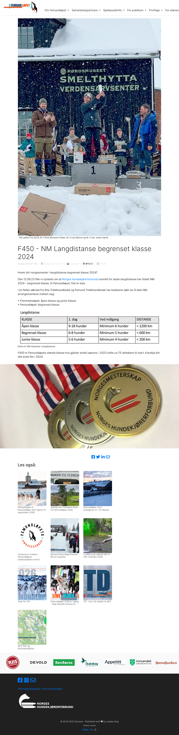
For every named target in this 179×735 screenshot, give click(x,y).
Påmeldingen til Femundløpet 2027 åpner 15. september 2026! (32, 510)
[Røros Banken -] (166, 662)
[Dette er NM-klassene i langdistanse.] (89, 327)
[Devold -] (38, 662)
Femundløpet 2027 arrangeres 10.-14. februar (96, 508)
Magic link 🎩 (89, 729)
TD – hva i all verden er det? (97, 601)
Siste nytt (74, 263)
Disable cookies (89, 725)
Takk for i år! (24, 601)
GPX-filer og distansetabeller (26, 647)
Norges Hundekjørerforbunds (80, 279)
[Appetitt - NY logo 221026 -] (115, 662)
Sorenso (79, 721)
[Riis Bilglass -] (13, 662)
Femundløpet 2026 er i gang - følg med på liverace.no (65, 602)
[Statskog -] (89, 662)
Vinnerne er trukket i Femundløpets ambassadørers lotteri (29, 557)
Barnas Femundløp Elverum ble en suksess (64, 555)
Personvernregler (52, 688)
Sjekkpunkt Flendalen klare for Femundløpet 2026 (64, 508)
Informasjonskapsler (29, 688)
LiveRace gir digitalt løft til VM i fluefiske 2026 (96, 555)
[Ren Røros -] (64, 662)
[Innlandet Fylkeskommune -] (140, 662)
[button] (56, 10)
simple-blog (113, 721)
